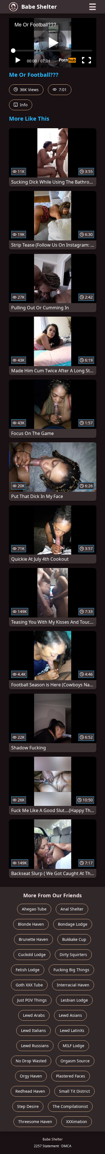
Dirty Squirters (73, 954)
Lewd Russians (35, 1045)
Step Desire (28, 1106)
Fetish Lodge (27, 969)
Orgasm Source (75, 1060)
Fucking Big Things (71, 969)
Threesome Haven (35, 1121)
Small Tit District (74, 1091)
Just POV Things (32, 1000)
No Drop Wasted (31, 1060)
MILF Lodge (73, 1045)
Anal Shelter (71, 909)
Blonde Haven (31, 924)
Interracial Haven (73, 985)
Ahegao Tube (34, 909)
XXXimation (76, 1121)
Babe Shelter (39, 6)
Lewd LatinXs (72, 1030)
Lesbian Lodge (74, 1000)
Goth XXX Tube (29, 985)
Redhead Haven (30, 1091)
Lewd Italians (33, 1030)
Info (23, 104)
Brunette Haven (33, 939)
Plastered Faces (70, 1076)
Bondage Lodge (72, 924)
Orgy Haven (31, 1076)
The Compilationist (70, 1106)
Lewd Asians (70, 1015)
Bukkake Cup (74, 939)
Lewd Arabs (34, 1015)
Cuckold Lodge (32, 954)
